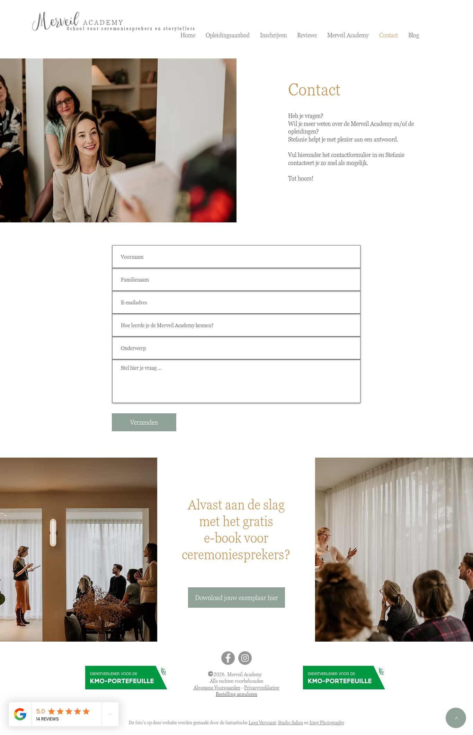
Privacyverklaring (261, 687)
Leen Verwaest (262, 722)
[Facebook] (228, 658)
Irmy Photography (327, 722)
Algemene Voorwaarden (217, 687)
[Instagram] (245, 658)
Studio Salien (290, 722)
